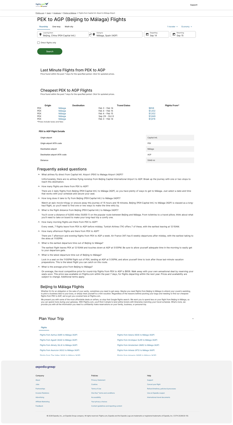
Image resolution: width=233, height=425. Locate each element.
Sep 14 (153, 35)
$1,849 (152, 116)
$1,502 (152, 113)
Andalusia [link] (57, 13)
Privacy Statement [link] (98, 380)
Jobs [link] (37, 384)
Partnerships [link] (40, 389)
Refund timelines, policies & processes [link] (161, 389)
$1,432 (152, 110)
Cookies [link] (94, 384)
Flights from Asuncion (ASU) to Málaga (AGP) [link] (59, 350)
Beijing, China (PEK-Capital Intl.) (59, 35)
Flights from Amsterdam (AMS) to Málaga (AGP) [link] (138, 345)
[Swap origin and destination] (90, 34)
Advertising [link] (40, 397)
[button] (116, 318)
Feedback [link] (39, 406)
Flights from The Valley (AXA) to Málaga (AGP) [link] (60, 355)
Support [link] (150, 380)
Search (49, 51)
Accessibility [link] (96, 397)
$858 (151, 108)
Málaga (62, 108)
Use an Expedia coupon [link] (156, 393)
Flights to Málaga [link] (69, 13)
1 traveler (171, 26)
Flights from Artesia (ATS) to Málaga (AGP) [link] (136, 350)
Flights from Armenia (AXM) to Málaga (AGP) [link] (136, 355)
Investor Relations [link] (42, 393)
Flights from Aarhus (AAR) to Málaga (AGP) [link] (58, 335)
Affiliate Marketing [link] (42, 402)
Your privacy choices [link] (99, 402)
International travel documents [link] (158, 397)
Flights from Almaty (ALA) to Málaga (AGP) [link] (58, 345)
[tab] (43, 27)
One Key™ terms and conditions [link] (103, 393)
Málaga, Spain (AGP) (107, 35)
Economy (185, 26)
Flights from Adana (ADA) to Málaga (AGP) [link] (136, 335)
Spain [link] (49, 13)
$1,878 (152, 119)
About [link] (38, 380)
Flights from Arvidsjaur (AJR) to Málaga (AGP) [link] (137, 340)
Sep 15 (180, 35)
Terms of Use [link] (96, 389)
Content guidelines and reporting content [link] (106, 406)
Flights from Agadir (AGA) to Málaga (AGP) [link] (58, 340)
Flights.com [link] (40, 13)
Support (193, 5)
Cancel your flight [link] (153, 384)
